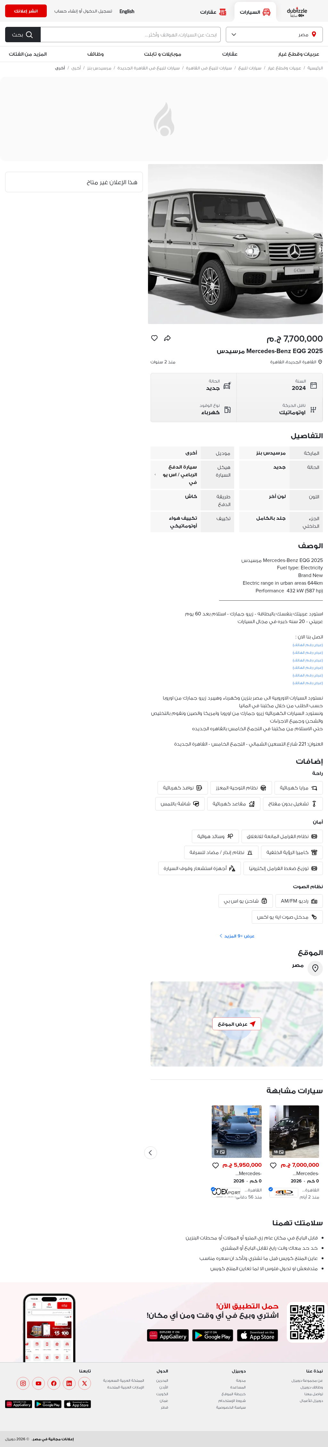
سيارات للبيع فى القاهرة (209, 68)
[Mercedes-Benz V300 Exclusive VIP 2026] (294, 1153)
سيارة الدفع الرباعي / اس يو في (180, 474)
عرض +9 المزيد (239, 936)
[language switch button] (127, 11)
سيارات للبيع (249, 68)
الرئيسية (315, 68)
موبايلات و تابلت (162, 54)
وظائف (95, 54)
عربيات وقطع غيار (298, 54)
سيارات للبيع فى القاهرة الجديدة (149, 68)
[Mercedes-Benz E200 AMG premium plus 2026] (236, 1153)
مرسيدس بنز (99, 68)
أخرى (76, 68)
